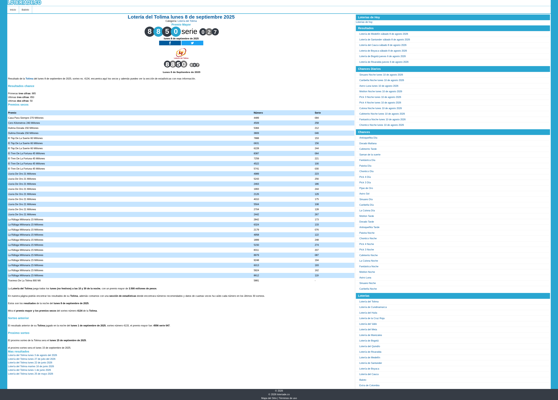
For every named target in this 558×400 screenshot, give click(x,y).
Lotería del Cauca (369, 374)
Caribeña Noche (368, 288)
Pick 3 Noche (366, 249)
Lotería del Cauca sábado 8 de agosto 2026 (382, 45)
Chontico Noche (368, 238)
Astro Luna (365, 277)
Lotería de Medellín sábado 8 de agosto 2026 (383, 34)
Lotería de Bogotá (369, 340)
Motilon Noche (367, 272)
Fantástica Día (367, 160)
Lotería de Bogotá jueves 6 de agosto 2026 (382, 56)
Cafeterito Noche (368, 255)
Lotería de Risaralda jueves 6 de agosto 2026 (383, 62)
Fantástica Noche (368, 266)
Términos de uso (288, 398)
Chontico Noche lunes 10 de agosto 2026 (381, 125)
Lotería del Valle (368, 324)
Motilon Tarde (366, 216)
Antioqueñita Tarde (369, 227)
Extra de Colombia (369, 385)
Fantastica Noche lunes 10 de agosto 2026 (382, 119)
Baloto (25, 9)
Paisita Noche (366, 233)
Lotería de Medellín (369, 357)
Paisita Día (365, 165)
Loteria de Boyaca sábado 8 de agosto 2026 (383, 50)
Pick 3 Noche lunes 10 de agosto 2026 (380, 97)
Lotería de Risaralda (370, 351)
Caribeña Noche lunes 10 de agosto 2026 (381, 80)
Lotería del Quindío (369, 346)
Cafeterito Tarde (368, 149)
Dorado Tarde (366, 221)
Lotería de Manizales (370, 335)
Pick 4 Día (365, 177)
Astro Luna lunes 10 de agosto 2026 (378, 86)
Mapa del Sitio (269, 398)
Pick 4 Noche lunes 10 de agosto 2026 (380, 102)
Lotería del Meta (368, 329)
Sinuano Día (366, 199)
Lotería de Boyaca (369, 368)
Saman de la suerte (369, 154)
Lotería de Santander (370, 363)
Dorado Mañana (368, 143)
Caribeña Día (366, 204)
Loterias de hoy (364, 22)
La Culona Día (367, 210)
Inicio (13, 9)
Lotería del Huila (368, 312)
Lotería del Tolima (187, 21)
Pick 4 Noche (366, 244)
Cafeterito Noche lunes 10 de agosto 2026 (382, 113)
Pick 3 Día (365, 182)
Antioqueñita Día (368, 137)
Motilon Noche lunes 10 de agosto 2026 (380, 91)
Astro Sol (364, 193)
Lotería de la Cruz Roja (371, 318)
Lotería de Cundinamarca (373, 307)
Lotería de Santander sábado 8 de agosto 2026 (384, 39)
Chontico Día (366, 171)
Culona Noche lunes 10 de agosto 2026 (380, 108)
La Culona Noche (368, 260)
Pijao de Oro (366, 188)
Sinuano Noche (367, 283)
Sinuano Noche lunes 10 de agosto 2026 (381, 74)
